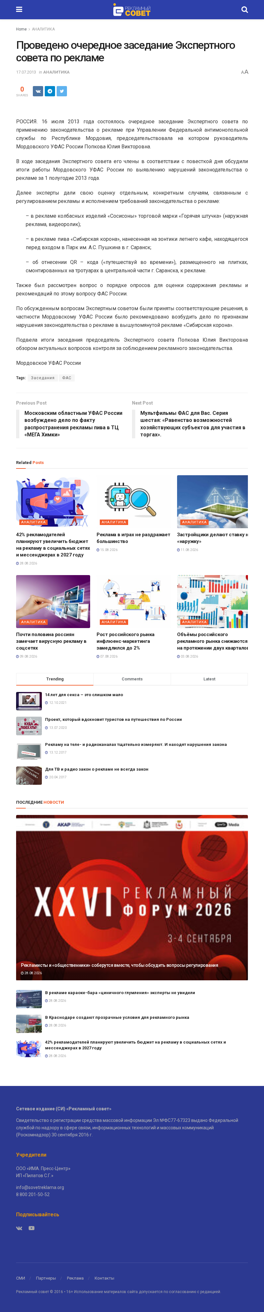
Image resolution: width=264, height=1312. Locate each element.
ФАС (66, 378)
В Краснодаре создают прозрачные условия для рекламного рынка (117, 1017)
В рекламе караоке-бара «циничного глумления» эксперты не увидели (120, 992)
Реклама (75, 1278)
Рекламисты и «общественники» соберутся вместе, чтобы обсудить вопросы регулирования (119, 965)
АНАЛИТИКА (43, 29)
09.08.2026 (28, 656)
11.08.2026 (189, 550)
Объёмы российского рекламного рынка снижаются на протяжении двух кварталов (213, 641)
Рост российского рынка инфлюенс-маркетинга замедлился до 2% (125, 641)
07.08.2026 (108, 656)
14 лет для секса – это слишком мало (84, 694)
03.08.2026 (189, 656)
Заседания (43, 378)
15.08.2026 (108, 550)
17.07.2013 (26, 72)
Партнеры (46, 1278)
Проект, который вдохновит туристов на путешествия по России (113, 719)
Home (21, 29)
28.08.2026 (28, 563)
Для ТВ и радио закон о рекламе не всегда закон (96, 769)
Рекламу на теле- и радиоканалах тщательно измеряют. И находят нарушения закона (136, 744)
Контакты (104, 1278)
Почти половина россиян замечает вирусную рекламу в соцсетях (51, 641)
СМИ (20, 1278)
